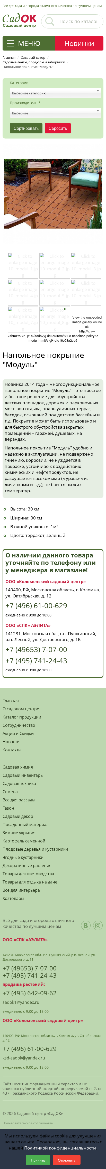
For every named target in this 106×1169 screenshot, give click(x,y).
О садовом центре (21, 709)
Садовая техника (19, 783)
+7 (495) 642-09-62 (30, 993)
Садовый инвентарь (23, 775)
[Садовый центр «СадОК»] (19, 19)
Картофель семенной (24, 841)
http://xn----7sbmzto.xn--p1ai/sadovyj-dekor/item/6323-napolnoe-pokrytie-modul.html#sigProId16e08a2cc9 (53, 336)
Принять (38, 1160)
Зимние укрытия (19, 833)
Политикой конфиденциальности (60, 1148)
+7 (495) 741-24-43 (36, 660)
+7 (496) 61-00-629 (36, 605)
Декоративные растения (27, 865)
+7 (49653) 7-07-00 (36, 649)
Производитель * (25, 103)
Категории (19, 83)
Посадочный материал (26, 824)
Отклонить (66, 1160)
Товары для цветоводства (28, 874)
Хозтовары (13, 898)
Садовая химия (18, 767)
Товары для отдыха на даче (30, 882)
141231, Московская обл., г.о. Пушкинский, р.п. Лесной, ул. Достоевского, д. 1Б (50, 637)
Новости (11, 742)
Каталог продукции (22, 717)
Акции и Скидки (18, 733)
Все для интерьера (21, 890)
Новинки (79, 43)
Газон (8, 808)
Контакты (12, 750)
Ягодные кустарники (23, 857)
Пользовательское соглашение (28, 1123)
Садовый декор (18, 816)
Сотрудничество (19, 725)
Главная (11, 701)
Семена (10, 792)
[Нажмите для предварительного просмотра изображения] (53, 193)
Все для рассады (19, 800)
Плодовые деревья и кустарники (35, 849)
